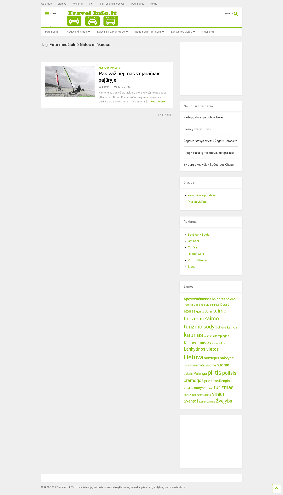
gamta (200, 311)
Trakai (209, 388)
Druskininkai (213, 304)
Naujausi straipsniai (199, 106)
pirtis (214, 372)
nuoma (222, 364)
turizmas (223, 387)
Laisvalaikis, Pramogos (111, 31)
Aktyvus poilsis (109, 68)
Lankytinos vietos (181, 31)
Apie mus (46, 3)
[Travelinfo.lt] (90, 24)
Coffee (192, 247)
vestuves (195, 394)
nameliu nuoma (205, 365)
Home (153, 3)
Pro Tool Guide (197, 260)
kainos (232, 327)
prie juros (211, 381)
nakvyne (227, 358)
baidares (218, 299)
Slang (191, 266)
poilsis (229, 373)
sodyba (200, 388)
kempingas (221, 336)
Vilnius (218, 394)
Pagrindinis (137, 3)
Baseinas (199, 304)
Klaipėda (192, 342)
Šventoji (191, 401)
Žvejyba (224, 401)
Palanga (200, 373)
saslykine (189, 388)
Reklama (78, 3)
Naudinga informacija (148, 31)
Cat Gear (193, 241)
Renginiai (226, 381)
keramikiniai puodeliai (202, 195)
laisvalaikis (218, 343)
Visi (91, 3)
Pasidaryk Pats (197, 201)
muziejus (211, 358)
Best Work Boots (198, 234)
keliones (209, 336)
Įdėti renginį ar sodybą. (112, 3)
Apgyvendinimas (77, 31)
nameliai (189, 365)
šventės (203, 401)
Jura (208, 311)
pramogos (194, 380)
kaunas (193, 334)
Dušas (224, 304)
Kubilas (205, 343)
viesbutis (206, 394)
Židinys (211, 401)
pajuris (188, 374)
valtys (187, 395)
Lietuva (62, 3)
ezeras (190, 311)
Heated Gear (196, 253)
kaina (223, 327)
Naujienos (208, 31)
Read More (158, 101)
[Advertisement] (211, 68)
